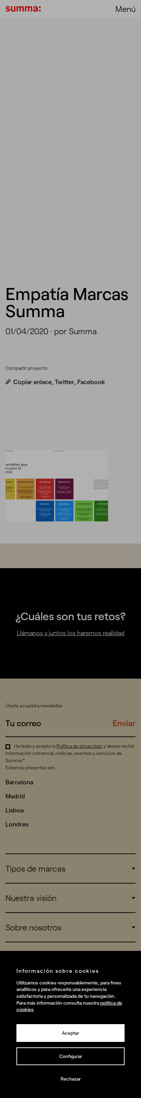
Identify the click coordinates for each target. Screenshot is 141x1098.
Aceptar (70, 1033)
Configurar (70, 1056)
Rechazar (71, 1079)
